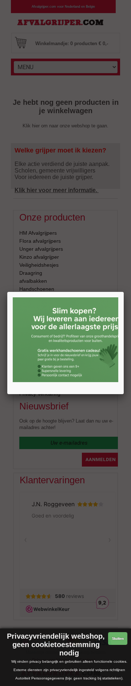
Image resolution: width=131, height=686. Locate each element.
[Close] (123, 291)
